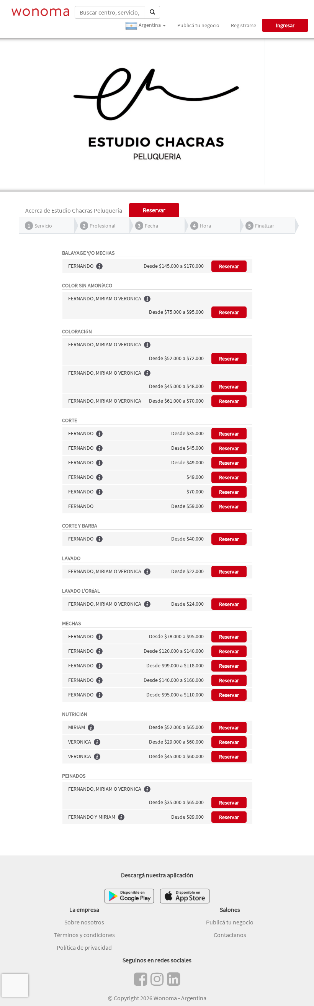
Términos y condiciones (84, 935)
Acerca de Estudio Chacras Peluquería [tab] (73, 210)
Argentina (149, 24)
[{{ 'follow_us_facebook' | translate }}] (140, 979)
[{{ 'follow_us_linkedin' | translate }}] (173, 979)
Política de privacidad (84, 947)
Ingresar (285, 25)
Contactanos (230, 935)
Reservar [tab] (154, 210)
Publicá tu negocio (198, 25)
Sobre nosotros (84, 922)
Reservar (229, 266)
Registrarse (243, 25)
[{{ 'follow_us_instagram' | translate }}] (157, 979)
